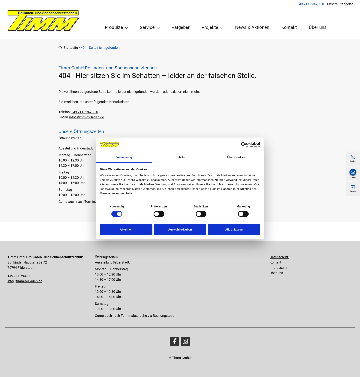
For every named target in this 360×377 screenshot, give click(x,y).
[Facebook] (174, 341)
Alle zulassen (234, 229)
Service (147, 27)
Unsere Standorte (340, 4)
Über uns (317, 27)
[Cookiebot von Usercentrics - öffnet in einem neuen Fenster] (243, 145)
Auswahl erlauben (180, 229)
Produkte (114, 27)
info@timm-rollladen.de (86, 117)
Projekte (210, 27)
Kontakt (289, 27)
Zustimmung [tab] (124, 157)
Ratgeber (181, 27)
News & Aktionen (252, 27)
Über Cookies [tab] (236, 157)
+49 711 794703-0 (310, 4)
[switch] (159, 214)
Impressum (278, 268)
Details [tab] (180, 157)
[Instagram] (185, 341)
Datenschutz (279, 257)
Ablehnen (126, 229)
